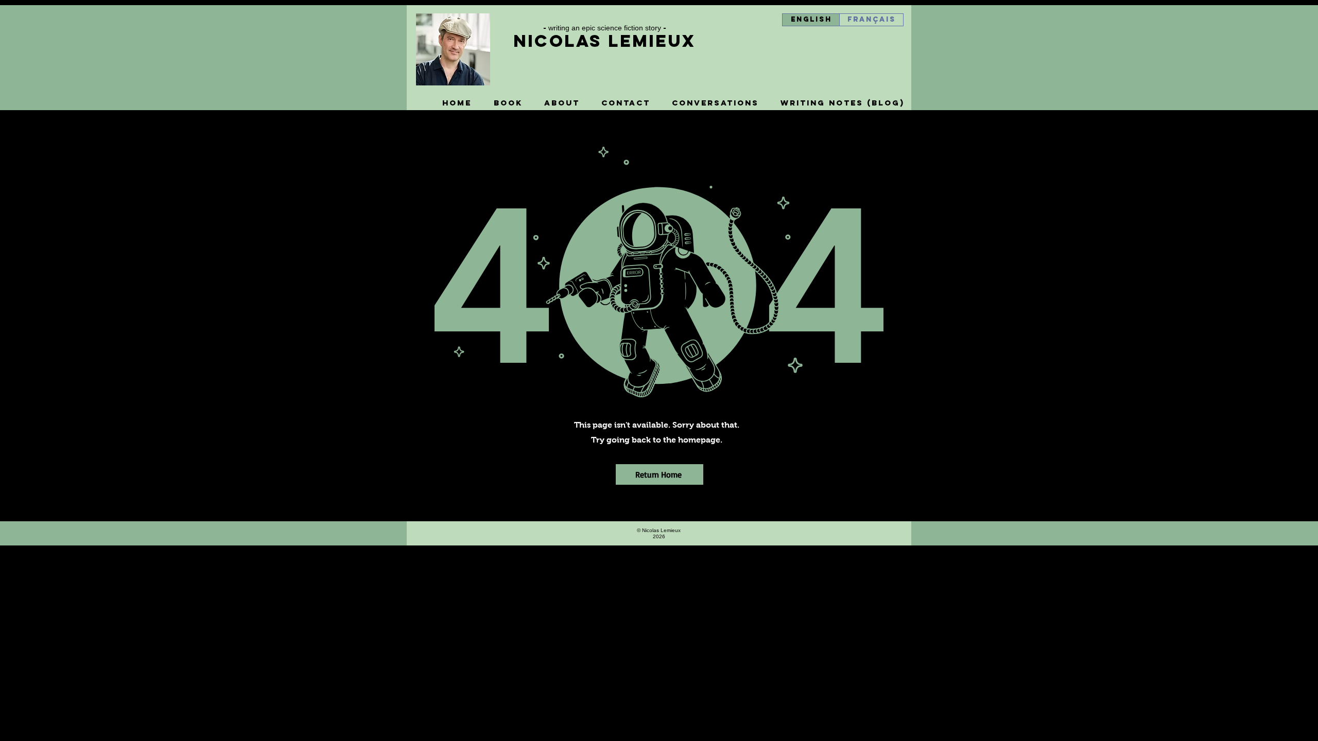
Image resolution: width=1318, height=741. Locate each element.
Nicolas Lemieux (604, 40)
